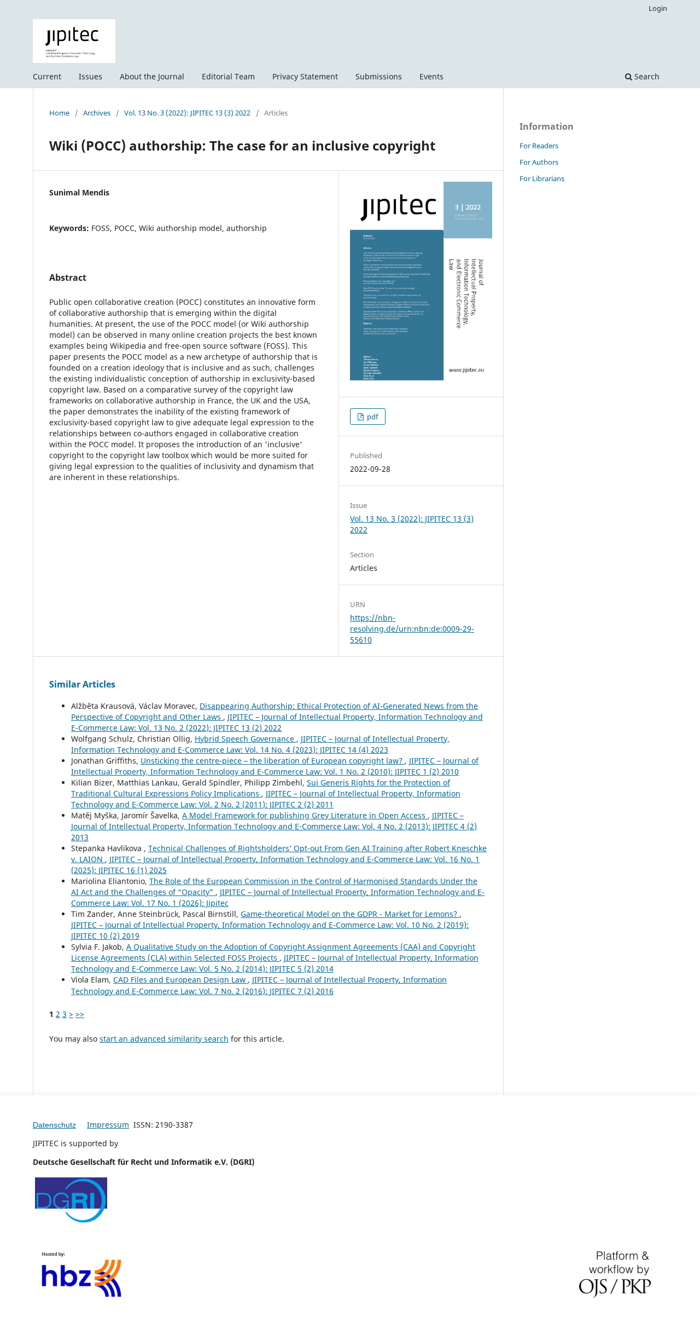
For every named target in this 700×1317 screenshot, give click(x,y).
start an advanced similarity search (164, 1038)
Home (59, 113)
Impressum (108, 1124)
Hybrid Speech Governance (245, 738)
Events (431, 76)
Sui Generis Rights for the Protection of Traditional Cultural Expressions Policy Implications (260, 788)
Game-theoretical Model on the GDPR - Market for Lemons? (350, 914)
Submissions (378, 76)
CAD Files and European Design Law (180, 979)
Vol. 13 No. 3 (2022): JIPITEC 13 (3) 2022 (187, 113)
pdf (371, 416)
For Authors (539, 162)
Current (47, 76)
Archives (96, 113)
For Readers (539, 146)
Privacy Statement (305, 76)
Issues (90, 76)
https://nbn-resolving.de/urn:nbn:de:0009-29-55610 (412, 629)
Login (658, 8)
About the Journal (152, 76)
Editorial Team (228, 76)
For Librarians (542, 178)
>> (79, 1014)
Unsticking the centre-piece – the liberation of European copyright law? (273, 760)
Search (646, 76)
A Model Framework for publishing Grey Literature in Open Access (305, 815)
